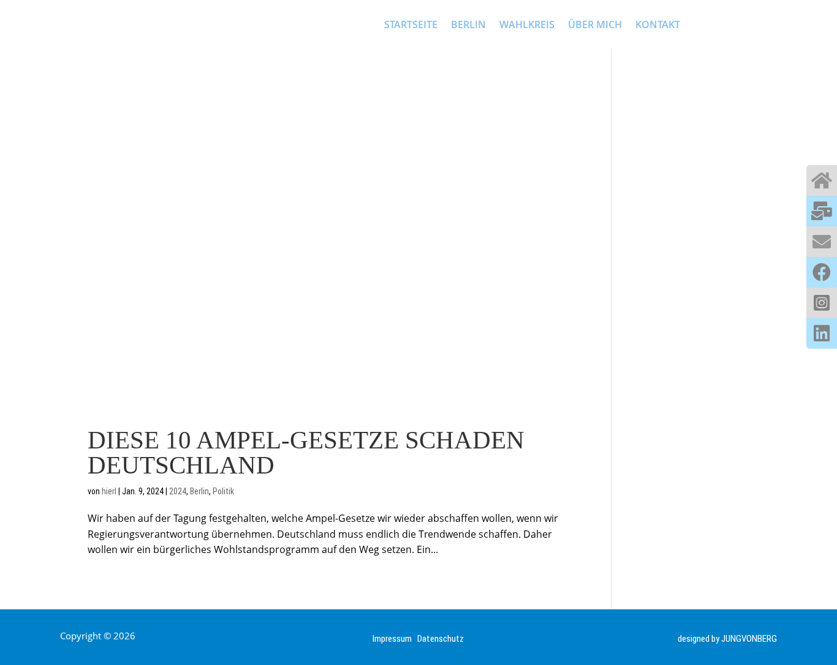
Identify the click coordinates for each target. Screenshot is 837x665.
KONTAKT (657, 24)
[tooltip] (821, 180)
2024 (177, 491)
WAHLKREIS (527, 24)
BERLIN (468, 24)
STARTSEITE (410, 24)
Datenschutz (440, 638)
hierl (109, 491)
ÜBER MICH (595, 24)
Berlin (199, 491)
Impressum (395, 638)
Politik (223, 491)
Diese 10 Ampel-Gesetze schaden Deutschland (306, 452)
